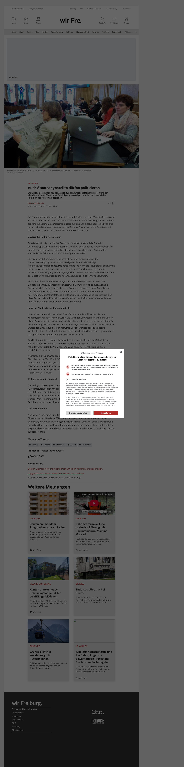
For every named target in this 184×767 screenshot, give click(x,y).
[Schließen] (120, 351)
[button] (92, 379)
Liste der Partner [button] (79, 394)
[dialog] (92, 383)
